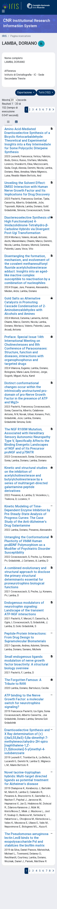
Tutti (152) (44, 92)
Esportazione (24, 92)
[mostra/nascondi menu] (3, 11)
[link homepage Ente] (38, 6)
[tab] (8, 122)
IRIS (4, 36)
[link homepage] (11, 6)
